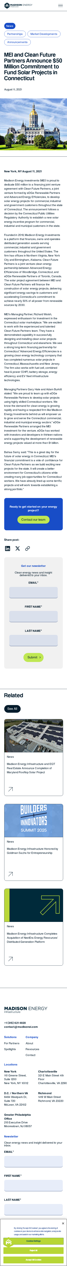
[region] (33, 1242)
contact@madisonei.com (21, 1026)
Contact (30, 1055)
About (29, 1043)
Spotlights (10, 1049)
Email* (33, 582)
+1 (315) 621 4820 (15, 1023)
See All (12, 708)
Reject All (33, 1250)
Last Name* (33, 630)
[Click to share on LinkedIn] (7, 548)
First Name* (33, 606)
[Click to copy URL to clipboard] (27, 548)
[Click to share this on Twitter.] (17, 548)
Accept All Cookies (33, 1260)
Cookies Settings (33, 1241)
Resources (32, 1049)
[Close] (63, 1223)
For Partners (12, 1043)
